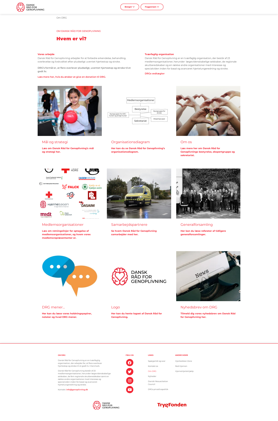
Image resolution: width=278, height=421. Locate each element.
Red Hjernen (181, 366)
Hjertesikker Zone (183, 361)
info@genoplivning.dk (77, 390)
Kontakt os (153, 366)
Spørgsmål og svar (156, 361)
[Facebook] (129, 362)
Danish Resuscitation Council (158, 382)
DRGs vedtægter (155, 73)
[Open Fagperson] (158, 7)
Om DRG (152, 371)
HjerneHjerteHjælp (184, 371)
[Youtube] (129, 389)
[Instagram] (129, 380)
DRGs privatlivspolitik (158, 389)
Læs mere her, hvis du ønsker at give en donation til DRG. (72, 77)
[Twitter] (129, 371)
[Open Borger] (134, 7)
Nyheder (152, 376)
